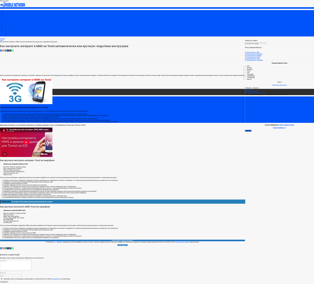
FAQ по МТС (10, 21)
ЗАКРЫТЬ (248, 130)
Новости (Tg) (7, 12)
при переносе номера (182, 242)
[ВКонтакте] (1, 51)
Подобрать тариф (8, 14)
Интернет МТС (11, 20)
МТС (4, 15)
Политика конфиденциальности (255, 93)
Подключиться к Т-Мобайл (254, 60)
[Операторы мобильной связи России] (14, 6)
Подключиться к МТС (253, 52)
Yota (4, 28)
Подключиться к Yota (252, 58)
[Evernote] (12, 51)
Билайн (5, 25)
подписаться (56, 279)
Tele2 (1, 40)
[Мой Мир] (6, 51)
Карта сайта (248, 89)
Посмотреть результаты (279, 85)
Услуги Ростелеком (12, 32)
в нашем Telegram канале (286, 125)
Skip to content (4, 1)
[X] (8, 51)
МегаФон (6, 23)
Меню (2, 8)
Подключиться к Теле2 (253, 57)
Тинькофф (250, 74)
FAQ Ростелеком (12, 35)
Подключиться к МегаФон (254, 54)
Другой (249, 79)
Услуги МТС (10, 18)
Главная (5, 11)
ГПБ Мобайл (251, 77)
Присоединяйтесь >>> (279, 128)
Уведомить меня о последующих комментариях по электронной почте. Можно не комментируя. (36, 279)
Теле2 (5, 26)
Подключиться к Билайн (253, 55)
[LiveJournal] (10, 51)
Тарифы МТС (10, 17)
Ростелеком (7, 29)
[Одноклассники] (3, 51)
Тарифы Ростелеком (13, 31)
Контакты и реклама (251, 91)
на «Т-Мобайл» (57, 242)
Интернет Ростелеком (13, 34)
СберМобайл (251, 76)
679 (88, 114)
